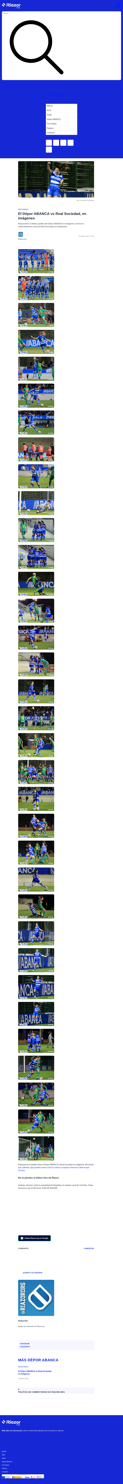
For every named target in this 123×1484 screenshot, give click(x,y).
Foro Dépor (5, 1465)
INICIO (4, 1451)
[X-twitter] (19, 1437)
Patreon (4, 1468)
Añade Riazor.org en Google (36, 1238)
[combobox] (13, 13)
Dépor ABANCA (23, 209)
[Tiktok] (27, 1437)
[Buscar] (36, 48)
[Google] (41, 1437)
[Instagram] (12, 1437)
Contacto (5, 1472)
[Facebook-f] (34, 1437)
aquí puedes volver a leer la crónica (45, 1167)
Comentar (89, 1248)
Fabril (4, 1458)
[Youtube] (5, 1437)
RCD (3, 1455)
